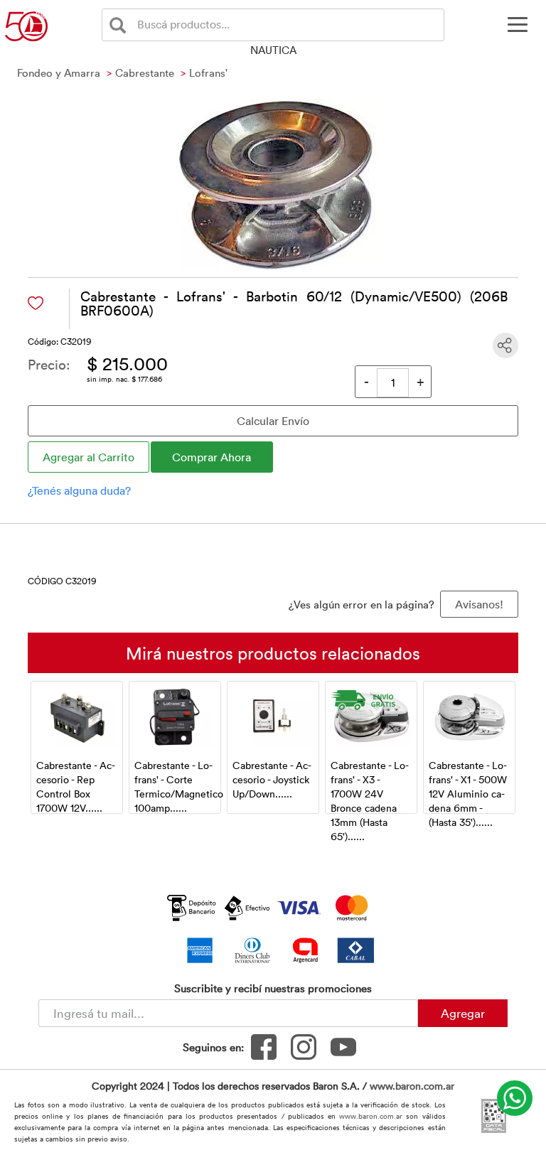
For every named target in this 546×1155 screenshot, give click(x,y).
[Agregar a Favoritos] (35, 303)
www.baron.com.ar (412, 1085)
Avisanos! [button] (479, 604)
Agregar (463, 1013)
